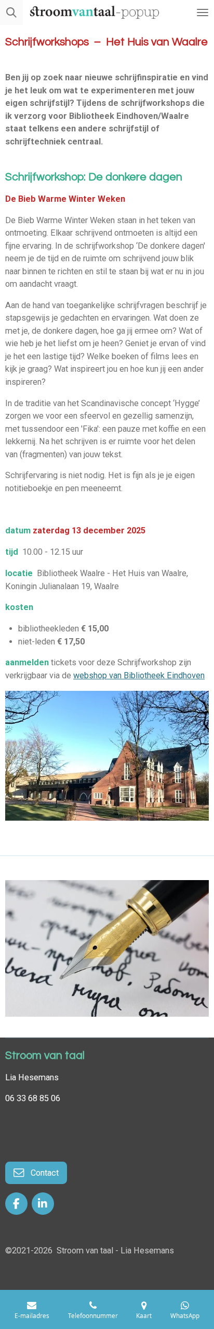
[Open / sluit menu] (202, 12)
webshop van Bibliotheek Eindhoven (139, 675)
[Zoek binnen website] (11, 12)
